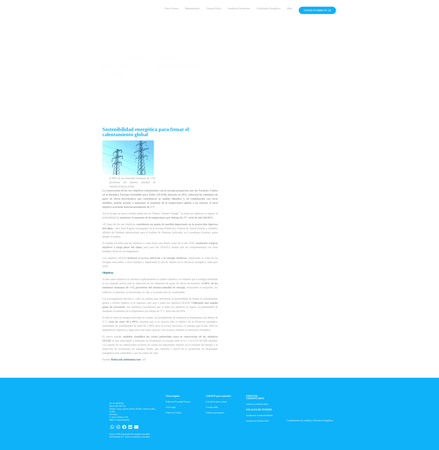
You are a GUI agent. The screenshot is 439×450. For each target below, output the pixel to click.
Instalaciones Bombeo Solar (257, 421)
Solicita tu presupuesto (215, 412)
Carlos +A (286, 426)
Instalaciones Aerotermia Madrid (259, 415)
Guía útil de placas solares (216, 402)
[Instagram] (118, 427)
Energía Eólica (214, 8)
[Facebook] (124, 427)
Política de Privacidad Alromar (178, 402)
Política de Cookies (173, 412)
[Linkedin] (130, 427)
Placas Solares (171, 8)
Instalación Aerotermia (239, 8)
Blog (289, 8)
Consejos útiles (212, 407)
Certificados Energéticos (268, 8)
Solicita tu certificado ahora (257, 404)
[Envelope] (136, 427)
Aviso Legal (170, 407)
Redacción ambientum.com (126, 359)
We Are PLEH (294, 426)
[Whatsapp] (112, 427)
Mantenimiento (192, 8)
